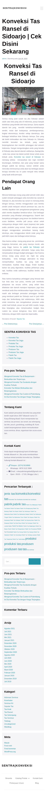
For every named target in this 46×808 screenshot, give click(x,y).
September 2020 (10, 652)
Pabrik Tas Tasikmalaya (19, 539)
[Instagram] (32, 803)
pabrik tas (19, 504)
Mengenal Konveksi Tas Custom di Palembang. (22, 394)
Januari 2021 (9, 640)
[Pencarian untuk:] (23, 561)
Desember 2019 (10, 679)
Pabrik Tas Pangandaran (18, 529)
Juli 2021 (7, 631)
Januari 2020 (9, 676)
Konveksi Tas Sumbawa (16, 499)
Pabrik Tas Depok (13, 511)
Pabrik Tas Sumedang (15, 535)
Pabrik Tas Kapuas (29, 517)
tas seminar (30, 550)
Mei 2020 (7, 664)
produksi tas (12, 544)
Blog (37, 783)
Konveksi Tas (14, 338)
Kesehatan (8, 700)
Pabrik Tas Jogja (15, 358)
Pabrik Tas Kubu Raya (15, 523)
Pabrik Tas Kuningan (27, 523)
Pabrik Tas (13, 355)
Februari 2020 (9, 673)
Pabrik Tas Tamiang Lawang (29, 535)
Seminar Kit (8, 703)
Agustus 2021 (9, 628)
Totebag (7, 721)
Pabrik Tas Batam (15, 508)
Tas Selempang (10, 715)
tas (25, 549)
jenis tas (9, 493)
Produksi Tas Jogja (16, 346)
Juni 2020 (8, 661)
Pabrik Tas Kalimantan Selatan (21, 514)
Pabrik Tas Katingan (15, 520)
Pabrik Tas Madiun (17, 526)
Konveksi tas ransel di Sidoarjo (27, 157)
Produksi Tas (13, 343)
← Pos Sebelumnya (9, 324)
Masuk (6, 743)
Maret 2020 (8, 670)
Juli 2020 (7, 658)
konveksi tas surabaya (29, 499)
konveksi (22, 493)
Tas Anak (7, 709)
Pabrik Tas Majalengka (29, 526)
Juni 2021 (8, 634)
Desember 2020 (10, 643)
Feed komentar (10, 749)
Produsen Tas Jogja (16, 352)
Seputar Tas (21, 319)
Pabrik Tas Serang (18, 532)
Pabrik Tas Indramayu (24, 511)
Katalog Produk (21, 778)
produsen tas (13, 549)
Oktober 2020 (9, 649)
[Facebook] (14, 803)
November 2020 (10, 646)
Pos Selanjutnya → (36, 324)
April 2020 (8, 667)
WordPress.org (10, 752)
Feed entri (8, 746)
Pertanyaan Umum (17, 783)
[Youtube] (26, 803)
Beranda (8, 778)
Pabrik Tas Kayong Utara (27, 520)
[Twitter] (20, 803)
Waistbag (7, 727)
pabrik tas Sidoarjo (31, 247)
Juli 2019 (7, 681)
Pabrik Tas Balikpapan (32, 504)
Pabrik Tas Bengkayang (26, 508)
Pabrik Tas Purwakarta (31, 529)
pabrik (8, 504)
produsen (28, 544)
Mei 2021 (7, 637)
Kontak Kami (38, 778)
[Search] (35, 561)
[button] (41, 8)
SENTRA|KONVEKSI (15, 8)
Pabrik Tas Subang (28, 532)
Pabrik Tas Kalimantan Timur (16, 517)
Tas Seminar (9, 718)
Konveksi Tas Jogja (16, 340)
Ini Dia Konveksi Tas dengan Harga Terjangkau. (22, 397)
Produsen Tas (14, 349)
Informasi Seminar (11, 697)
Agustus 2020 (9, 655)
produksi (30, 538)
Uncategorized (9, 724)
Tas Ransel (8, 712)
